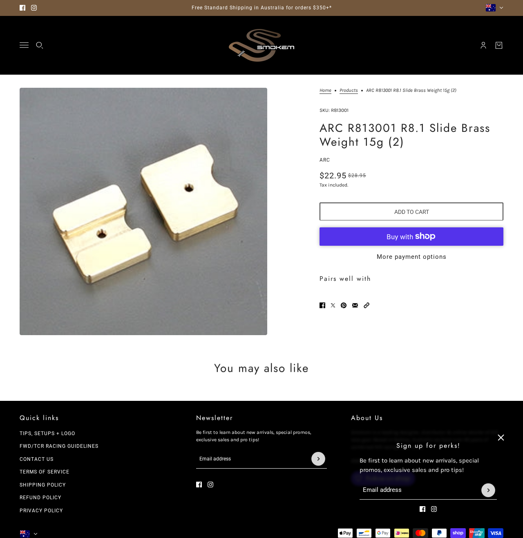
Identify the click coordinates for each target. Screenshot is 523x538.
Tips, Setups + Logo (47, 433)
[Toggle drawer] (24, 45)
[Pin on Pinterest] (343, 305)
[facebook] (22, 7)
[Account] (483, 45)
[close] (501, 438)
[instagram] (33, 7)
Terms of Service (44, 472)
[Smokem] (261, 45)
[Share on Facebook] (322, 305)
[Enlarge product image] (143, 211)
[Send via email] (355, 305)
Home (325, 90)
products (349, 90)
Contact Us (37, 459)
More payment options (412, 256)
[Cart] (498, 45)
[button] (366, 305)
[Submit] (488, 490)
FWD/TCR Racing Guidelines (59, 446)
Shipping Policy (43, 485)
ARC (325, 159)
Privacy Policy (41, 511)
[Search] (39, 45)
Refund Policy (40, 497)
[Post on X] (333, 305)
